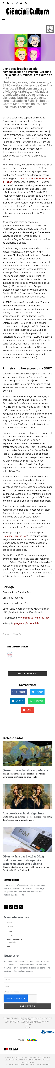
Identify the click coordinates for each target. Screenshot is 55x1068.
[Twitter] (11, 907)
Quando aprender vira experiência (25, 770)
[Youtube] (21, 3)
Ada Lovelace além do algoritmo (23, 813)
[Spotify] (26, 3)
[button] (3, 19)
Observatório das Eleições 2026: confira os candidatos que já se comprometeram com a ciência (23, 860)
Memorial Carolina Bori (15, 536)
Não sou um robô (12, 992)
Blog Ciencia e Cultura (17, 647)
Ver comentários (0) (27, 673)
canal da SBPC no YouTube (35, 617)
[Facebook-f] (3, 3)
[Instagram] (8, 3)
